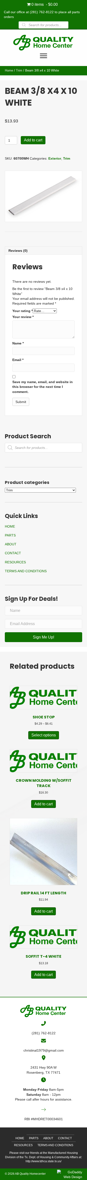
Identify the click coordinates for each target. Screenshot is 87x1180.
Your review (23, 317)
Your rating (22, 311)
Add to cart (33, 140)
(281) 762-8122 (42, 12)
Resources (15, 562)
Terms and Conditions (26, 571)
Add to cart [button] (43, 804)
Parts (10, 535)
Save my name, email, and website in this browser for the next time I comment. (42, 387)
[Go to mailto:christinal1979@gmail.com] (43, 1040)
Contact (13, 553)
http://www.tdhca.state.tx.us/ (43, 1161)
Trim (19, 70)
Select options (43, 735)
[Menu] (43, 56)
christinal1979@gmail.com (43, 1050)
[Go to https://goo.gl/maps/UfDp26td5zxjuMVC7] (43, 1057)
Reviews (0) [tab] (18, 251)
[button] (43, 637)
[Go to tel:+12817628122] (43, 1023)
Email (17, 360)
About (10, 544)
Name (18, 343)
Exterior (54, 158)
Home (9, 70)
